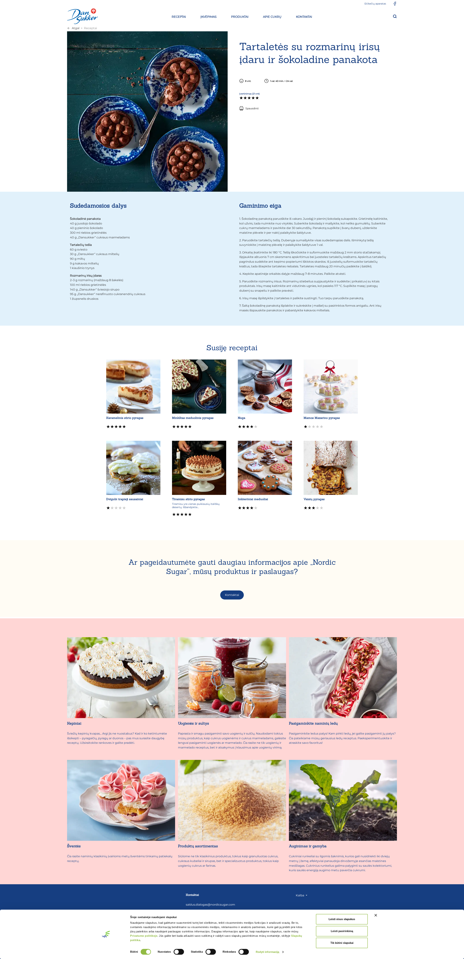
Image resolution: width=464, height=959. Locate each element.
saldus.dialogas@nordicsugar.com (210, 904)
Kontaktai (232, 595)
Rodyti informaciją (267, 951)
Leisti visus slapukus (342, 919)
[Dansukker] (82, 16)
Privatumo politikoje (143, 935)
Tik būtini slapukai (341, 942)
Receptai (90, 28)
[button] (179, 16)
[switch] (179, 952)
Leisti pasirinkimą (342, 931)
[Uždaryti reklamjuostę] (375, 915)
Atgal (75, 28)
